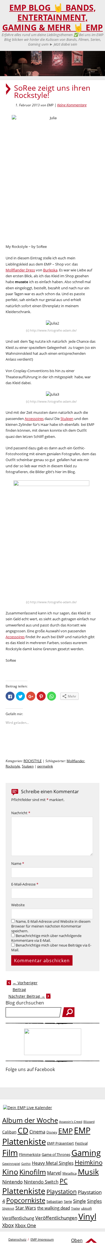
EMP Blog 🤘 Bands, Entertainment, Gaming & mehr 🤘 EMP (52, 17)
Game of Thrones (56, 1154)
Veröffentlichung (18, 1218)
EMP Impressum (42, 1239)
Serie (68, 1201)
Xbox (8, 1225)
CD (23, 1130)
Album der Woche (30, 1120)
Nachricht (20, 813)
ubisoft (86, 1208)
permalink (45, 766)
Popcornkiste (25, 1200)
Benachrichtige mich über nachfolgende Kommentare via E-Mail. (46, 938)
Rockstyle (13, 766)
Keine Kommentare (72, 104)
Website (18, 905)
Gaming (86, 1152)
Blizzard (89, 1122)
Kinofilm (32, 1172)
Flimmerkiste (30, 1154)
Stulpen (66, 418)
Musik (88, 1171)
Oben (77, 1240)
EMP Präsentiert (60, 1143)
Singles (94, 1201)
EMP (65, 1130)
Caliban (9, 1132)
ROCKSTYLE (33, 761)
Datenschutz (17, 1239)
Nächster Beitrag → (26, 996)
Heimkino (88, 1162)
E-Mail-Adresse (24, 884)
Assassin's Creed (70, 1122)
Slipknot (8, 1208)
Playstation (61, 1192)
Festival (81, 1143)
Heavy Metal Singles (53, 1163)
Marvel (54, 1173)
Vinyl (87, 1216)
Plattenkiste (23, 1190)
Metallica (69, 1173)
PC (64, 1181)
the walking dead (53, 1208)
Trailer (75, 1208)
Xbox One (25, 1225)
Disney (51, 1132)
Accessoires (34, 418)
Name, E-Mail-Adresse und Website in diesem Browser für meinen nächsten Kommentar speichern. (50, 926)
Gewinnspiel (11, 1163)
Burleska (50, 270)
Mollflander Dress (20, 270)
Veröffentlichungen (56, 1218)
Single (79, 1201)
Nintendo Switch (41, 1182)
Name (17, 863)
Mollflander (76, 761)
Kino (10, 1171)
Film (10, 1152)
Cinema (37, 1132)
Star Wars (25, 1208)
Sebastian (54, 1201)
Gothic (26, 1163)
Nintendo (12, 1181)
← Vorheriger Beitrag (25, 986)
